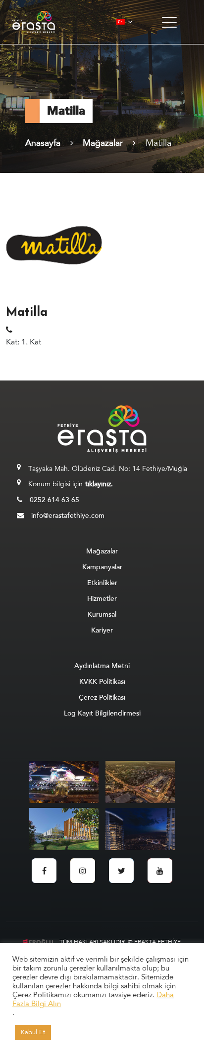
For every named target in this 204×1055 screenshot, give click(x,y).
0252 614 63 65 (54, 500)
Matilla (158, 142)
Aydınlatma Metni (102, 666)
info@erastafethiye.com (67, 515)
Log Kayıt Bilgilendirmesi (102, 713)
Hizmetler (102, 598)
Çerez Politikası (102, 697)
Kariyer (102, 630)
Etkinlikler (102, 583)
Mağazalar (103, 142)
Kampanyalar (102, 567)
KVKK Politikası (102, 681)
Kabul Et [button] (33, 1032)
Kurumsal (102, 614)
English (142, 51)
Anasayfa (42, 142)
